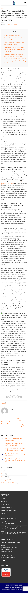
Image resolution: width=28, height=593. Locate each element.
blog (2, 471)
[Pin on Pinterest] (18, 396)
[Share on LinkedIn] (21, 396)
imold (15, 24)
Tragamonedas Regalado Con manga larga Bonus (14, 444)
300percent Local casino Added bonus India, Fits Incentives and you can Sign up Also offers (21, 423)
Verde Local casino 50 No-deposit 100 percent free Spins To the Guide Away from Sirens (15, 61)
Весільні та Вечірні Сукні (8, 483)
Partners (3, 513)
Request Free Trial (6, 507)
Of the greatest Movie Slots (12, 35)
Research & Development (8, 510)
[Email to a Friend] (15, 396)
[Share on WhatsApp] (7, 396)
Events (3, 474)
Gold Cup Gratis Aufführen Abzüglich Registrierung (16, 454)
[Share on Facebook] (9, 396)
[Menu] (2, 3)
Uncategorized (5, 480)
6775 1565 (9, 555)
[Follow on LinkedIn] (4, 561)
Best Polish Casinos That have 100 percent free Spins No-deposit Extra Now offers (14, 49)
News (2, 8)
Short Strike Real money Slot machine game (13, 439)
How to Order (5, 504)
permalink (3, 403)
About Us (4, 501)
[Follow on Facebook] (2, 561)
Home (3, 498)
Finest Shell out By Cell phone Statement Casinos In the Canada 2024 (15, 460)
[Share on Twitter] (12, 396)
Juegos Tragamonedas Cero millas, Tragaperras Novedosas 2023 (15, 449)
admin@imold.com (10, 557)
